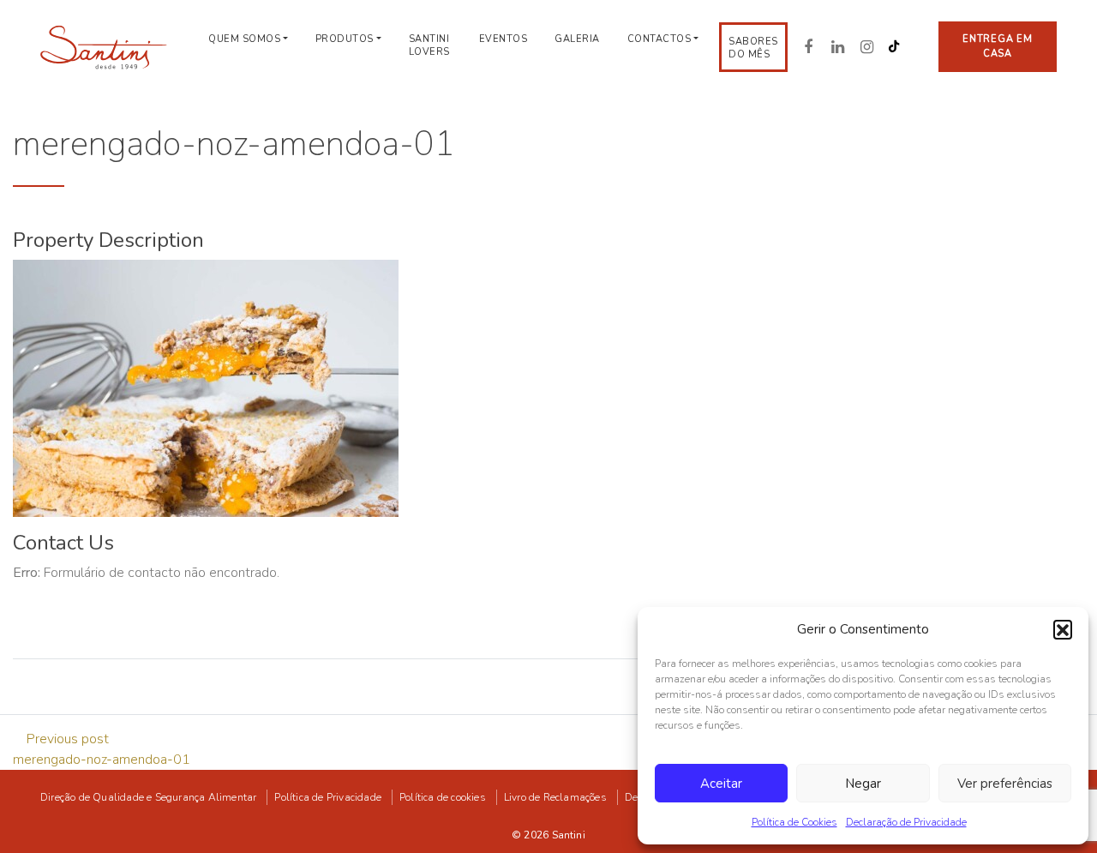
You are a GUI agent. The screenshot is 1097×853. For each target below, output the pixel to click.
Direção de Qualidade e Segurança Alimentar (148, 797)
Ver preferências (1004, 783)
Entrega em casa (997, 46)
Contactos (659, 39)
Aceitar (721, 783)
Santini (568, 835)
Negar (863, 783)
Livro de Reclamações (555, 797)
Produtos (344, 39)
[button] (1062, 629)
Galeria (577, 39)
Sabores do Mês (753, 48)
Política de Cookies (794, 822)
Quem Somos (244, 39)
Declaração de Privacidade (906, 822)
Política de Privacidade (327, 797)
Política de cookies (442, 797)
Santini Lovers (429, 45)
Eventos (503, 39)
